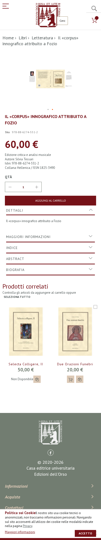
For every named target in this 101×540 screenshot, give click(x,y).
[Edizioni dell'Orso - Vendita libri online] (48, 15)
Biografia (15, 270)
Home (8, 38)
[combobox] (62, 20)
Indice (12, 248)
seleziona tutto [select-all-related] (17, 297)
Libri (23, 38)
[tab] (50, 210)
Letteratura (42, 38)
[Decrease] (10, 187)
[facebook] (51, 453)
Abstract (15, 259)
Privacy (27, 526)
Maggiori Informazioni (28, 237)
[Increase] (36, 187)
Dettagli (14, 210)
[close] (95, 533)
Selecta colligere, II (26, 364)
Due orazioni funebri (75, 364)
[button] (48, 109)
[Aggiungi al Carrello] (70, 379)
